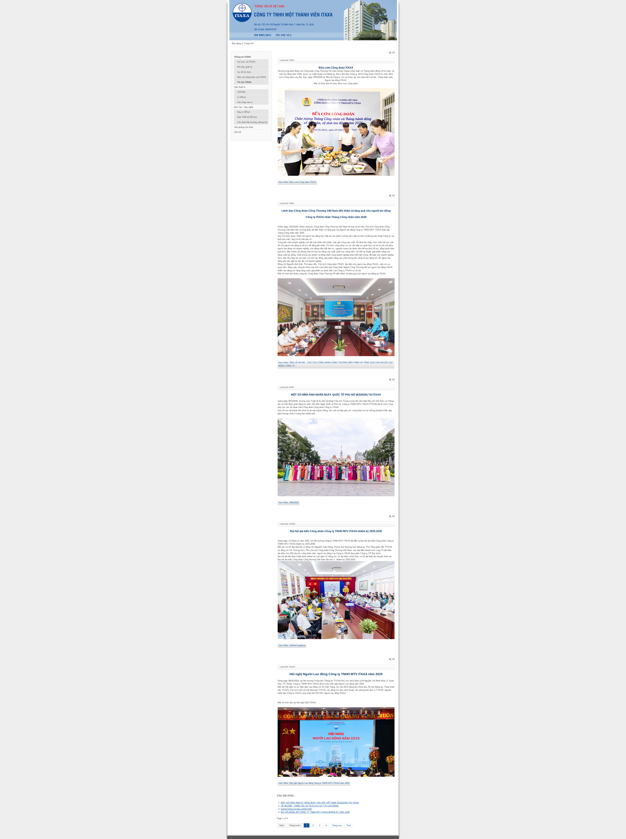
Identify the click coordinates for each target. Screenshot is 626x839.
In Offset (241, 97)
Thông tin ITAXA (242, 57)
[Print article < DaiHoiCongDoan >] (390, 516)
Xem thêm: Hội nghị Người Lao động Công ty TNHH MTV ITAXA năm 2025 (313, 783)
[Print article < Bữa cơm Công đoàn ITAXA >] (390, 53)
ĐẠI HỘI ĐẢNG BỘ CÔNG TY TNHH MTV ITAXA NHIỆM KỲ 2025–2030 (315, 812)
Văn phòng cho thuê (243, 127)
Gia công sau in (244, 102)
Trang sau (337, 825)
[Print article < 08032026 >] (390, 380)
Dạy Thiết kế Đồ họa (247, 117)
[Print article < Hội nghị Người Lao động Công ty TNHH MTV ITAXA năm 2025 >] (390, 659)
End (349, 825)
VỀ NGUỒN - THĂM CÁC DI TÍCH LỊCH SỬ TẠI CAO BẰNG (310, 806)
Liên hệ (237, 132)
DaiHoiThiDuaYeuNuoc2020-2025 (296, 809)
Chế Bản (241, 92)
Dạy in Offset (243, 112)
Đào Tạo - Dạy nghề (243, 107)
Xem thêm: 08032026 (288, 502)
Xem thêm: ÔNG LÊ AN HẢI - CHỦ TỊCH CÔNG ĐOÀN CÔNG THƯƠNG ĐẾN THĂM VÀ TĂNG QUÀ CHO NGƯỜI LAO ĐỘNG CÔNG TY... (335, 364)
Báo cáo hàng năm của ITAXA (251, 77)
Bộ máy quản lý (244, 67)
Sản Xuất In (239, 87)
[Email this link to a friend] (393, 53)
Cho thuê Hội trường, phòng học (252, 122)
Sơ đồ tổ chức (244, 72)
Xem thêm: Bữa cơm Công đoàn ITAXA (297, 182)
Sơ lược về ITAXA (246, 62)
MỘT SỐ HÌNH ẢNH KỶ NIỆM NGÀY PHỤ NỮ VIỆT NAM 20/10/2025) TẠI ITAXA (320, 803)
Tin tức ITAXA (244, 82)
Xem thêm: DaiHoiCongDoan (292, 645)
